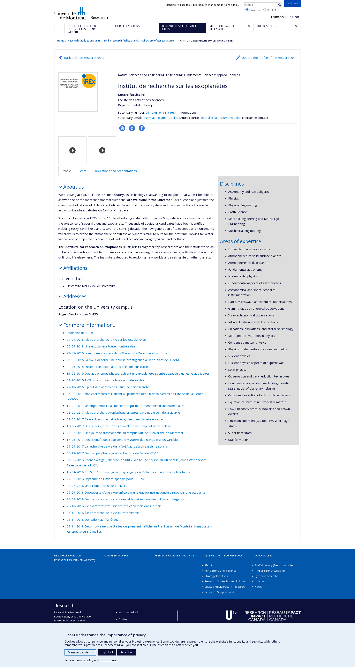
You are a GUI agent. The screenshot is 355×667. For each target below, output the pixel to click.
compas (260, 581)
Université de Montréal (70, 13)
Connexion (230, 5)
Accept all (126, 652)
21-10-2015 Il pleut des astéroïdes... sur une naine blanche (108, 387)
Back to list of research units (84, 57)
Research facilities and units (84, 40)
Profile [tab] (66, 171)
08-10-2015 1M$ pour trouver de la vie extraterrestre (105, 380)
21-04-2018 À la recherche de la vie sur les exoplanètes (106, 339)
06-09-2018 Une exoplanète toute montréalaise (101, 346)
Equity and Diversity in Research (225, 587)
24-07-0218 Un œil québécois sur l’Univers (97, 486)
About (208, 565)
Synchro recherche (266, 576)
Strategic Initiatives (216, 576)
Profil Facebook (141, 128)
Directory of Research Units (158, 40)
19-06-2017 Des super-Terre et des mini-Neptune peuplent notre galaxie (119, 426)
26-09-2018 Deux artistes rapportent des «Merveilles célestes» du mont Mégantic (125, 499)
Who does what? (128, 612)
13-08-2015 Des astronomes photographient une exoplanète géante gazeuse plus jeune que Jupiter (138, 373)
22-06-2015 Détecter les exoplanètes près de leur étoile (107, 367)
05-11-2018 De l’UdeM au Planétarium (94, 519)
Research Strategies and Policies (225, 581)
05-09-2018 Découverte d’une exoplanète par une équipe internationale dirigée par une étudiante (136, 492)
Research (99, 17)
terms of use (108, 660)
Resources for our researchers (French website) (74, 558)
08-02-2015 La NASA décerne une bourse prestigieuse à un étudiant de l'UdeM (123, 360)
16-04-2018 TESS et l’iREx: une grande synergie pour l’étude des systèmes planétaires (128, 472)
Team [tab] (82, 171)
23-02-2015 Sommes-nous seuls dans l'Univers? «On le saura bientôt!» (117, 353)
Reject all (107, 652)
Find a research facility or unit (121, 40)
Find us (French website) (270, 570)
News (258, 587)
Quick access (264, 555)
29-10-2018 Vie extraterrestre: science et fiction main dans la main (114, 506)
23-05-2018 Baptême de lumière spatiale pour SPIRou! (106, 479)
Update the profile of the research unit (269, 57)
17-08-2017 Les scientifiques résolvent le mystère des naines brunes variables (123, 439)
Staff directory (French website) (274, 565)
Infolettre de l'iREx (80, 333)
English (293, 17)
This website (254, 10)
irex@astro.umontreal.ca (161, 117)
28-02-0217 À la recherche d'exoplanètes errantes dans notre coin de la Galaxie (123, 412)
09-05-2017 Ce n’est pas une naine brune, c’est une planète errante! (115, 419)
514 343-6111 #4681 (161, 112)
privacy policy (84, 660)
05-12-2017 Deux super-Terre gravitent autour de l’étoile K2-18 (113, 453)
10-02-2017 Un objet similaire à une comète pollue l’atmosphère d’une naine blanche (126, 406)
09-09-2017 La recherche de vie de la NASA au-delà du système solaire (117, 446)
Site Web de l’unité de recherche (122, 128)
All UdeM (271, 10)
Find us (123, 619)
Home (60, 40)
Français (277, 17)
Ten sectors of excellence (220, 570)
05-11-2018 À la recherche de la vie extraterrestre (103, 513)
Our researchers (116, 555)
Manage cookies (80, 652)
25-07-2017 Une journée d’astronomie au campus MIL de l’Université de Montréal (125, 433)
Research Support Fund (219, 592)
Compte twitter (132, 128)
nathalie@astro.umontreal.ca (221, 117)
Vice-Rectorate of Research (224, 555)
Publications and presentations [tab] (115, 171)
